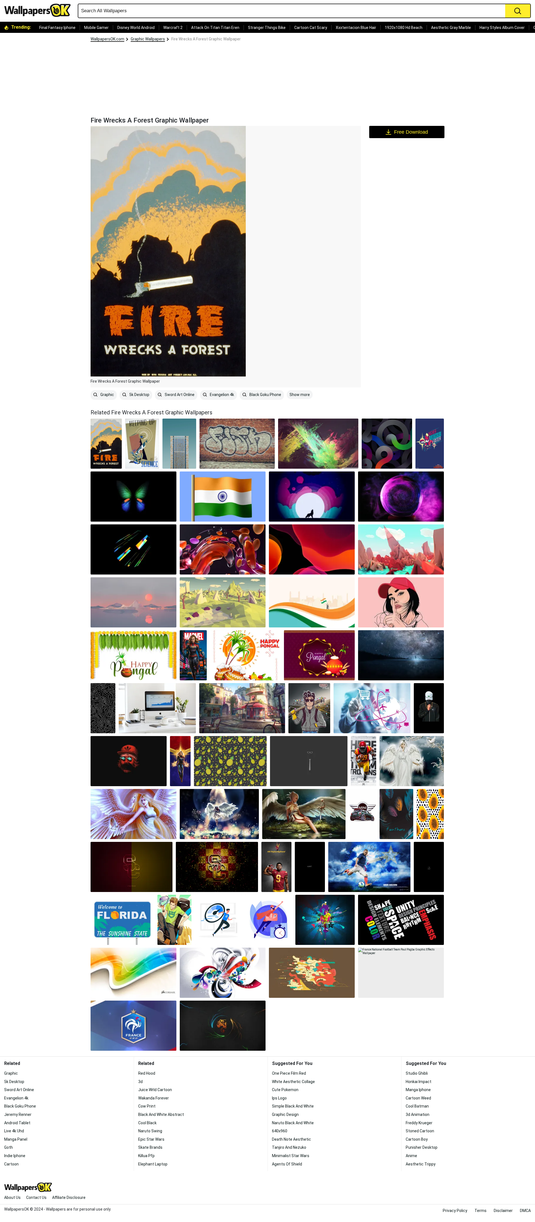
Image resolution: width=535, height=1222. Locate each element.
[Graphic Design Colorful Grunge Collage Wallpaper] (325, 920)
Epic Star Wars (151, 1139)
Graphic (106, 394)
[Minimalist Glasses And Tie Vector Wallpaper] (308, 761)
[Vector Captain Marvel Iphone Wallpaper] (180, 761)
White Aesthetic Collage (293, 1081)
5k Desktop (138, 394)
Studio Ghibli (417, 1073)
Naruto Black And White (293, 1123)
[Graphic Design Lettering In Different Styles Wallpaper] (401, 920)
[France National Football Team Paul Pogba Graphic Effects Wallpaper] (401, 973)
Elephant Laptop (152, 1164)
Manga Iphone (418, 1089)
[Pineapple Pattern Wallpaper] (230, 761)
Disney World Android (136, 27)
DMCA (525, 1210)
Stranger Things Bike (267, 27)
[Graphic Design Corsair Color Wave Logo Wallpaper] (133, 973)
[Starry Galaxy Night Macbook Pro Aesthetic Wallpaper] (401, 655)
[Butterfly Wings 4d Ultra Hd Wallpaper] (133, 496)
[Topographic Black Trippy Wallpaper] (103, 708)
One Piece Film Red (289, 1073)
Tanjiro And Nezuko (289, 1147)
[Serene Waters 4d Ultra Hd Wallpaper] (133, 602)
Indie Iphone (14, 1155)
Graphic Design (285, 1114)
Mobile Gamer (96, 27)
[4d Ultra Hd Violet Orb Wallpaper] (401, 496)
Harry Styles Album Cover (502, 27)
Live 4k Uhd (14, 1131)
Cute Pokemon (285, 1089)
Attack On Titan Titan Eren (215, 27)
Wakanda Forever (153, 1098)
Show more (300, 394)
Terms (481, 1210)
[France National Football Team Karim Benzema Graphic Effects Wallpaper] (369, 867)
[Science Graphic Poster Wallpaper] (142, 444)
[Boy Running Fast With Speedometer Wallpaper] (218, 920)
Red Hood (146, 1073)
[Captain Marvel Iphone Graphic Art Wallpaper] (429, 444)
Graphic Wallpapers (148, 39)
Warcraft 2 (173, 27)
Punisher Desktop (421, 1147)
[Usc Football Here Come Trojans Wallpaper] (363, 761)
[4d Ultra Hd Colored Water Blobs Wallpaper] (223, 549)
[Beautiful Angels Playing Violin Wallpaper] (219, 814)
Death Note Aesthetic (291, 1139)
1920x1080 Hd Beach (403, 27)
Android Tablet (17, 1123)
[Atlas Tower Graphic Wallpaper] (179, 444)
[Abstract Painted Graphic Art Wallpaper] (318, 444)
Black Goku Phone (265, 394)
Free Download (411, 132)
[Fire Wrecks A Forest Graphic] (106, 444)
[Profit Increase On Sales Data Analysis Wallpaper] (372, 708)
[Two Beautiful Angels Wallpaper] (133, 814)
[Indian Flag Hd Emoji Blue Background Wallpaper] (223, 496)
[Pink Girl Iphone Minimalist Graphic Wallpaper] (401, 602)
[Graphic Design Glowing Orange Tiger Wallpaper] (223, 1026)
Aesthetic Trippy (421, 1164)
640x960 (279, 1131)
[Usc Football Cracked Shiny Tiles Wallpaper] (217, 867)
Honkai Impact (418, 1081)
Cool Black (147, 1123)
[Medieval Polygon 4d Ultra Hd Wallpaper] (223, 602)
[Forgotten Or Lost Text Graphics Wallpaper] (310, 867)
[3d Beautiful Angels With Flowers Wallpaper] (412, 761)
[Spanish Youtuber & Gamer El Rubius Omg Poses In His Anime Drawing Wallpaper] (174, 920)
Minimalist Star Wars (290, 1155)
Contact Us (36, 1197)
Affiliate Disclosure (69, 1197)
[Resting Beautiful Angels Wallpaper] (304, 814)
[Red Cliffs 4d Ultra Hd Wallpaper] (401, 549)
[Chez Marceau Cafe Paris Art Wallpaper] (242, 708)
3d (140, 1081)
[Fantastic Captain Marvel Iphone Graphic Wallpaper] (193, 655)
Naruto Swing (150, 1131)
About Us (12, 1197)
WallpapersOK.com (107, 39)
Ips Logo (279, 1098)
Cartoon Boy (417, 1139)
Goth (8, 1147)
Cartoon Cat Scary (310, 27)
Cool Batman (417, 1106)
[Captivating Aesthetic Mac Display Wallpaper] (157, 708)
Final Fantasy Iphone (57, 27)
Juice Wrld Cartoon (155, 1089)
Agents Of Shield (287, 1164)
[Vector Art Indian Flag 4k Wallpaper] (312, 602)
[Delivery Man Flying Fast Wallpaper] (268, 920)
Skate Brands (150, 1147)
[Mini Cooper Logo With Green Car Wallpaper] (362, 814)
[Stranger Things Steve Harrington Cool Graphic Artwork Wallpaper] (309, 708)
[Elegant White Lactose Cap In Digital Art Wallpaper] (429, 708)
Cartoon (11, 1164)
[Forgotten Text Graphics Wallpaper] (429, 867)
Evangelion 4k (221, 394)
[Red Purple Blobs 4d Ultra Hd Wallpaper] (312, 549)
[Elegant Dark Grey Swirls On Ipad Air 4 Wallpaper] (387, 444)
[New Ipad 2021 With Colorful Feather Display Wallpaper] (396, 814)
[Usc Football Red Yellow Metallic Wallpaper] (131, 867)
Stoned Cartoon (420, 1131)
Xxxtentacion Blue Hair (356, 27)
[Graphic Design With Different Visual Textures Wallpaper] (223, 973)
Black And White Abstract (161, 1114)
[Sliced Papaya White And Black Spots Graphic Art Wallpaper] (430, 814)
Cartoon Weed (418, 1098)
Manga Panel (15, 1139)
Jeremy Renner (17, 1114)
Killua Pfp (146, 1155)
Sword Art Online (179, 394)
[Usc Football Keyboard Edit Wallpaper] (276, 867)
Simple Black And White (293, 1106)
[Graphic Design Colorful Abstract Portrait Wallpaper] (312, 973)
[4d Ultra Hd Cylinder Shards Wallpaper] (133, 549)
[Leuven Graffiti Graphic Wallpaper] (237, 444)
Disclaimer (503, 1210)
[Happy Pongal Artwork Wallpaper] (245, 655)
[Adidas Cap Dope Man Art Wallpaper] (129, 761)
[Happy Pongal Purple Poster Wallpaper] (319, 655)
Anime (411, 1155)
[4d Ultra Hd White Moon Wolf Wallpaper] (312, 496)
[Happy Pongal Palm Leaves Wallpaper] (133, 655)
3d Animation (417, 1114)
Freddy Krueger (419, 1123)
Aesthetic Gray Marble (451, 27)
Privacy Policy (455, 1210)
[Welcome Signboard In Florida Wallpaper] (122, 920)
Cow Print (146, 1106)
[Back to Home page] (39, 10)
